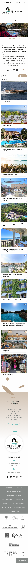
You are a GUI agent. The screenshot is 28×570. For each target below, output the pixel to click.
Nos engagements (14, 491)
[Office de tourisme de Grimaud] (14, 443)
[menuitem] (8, 2)
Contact (8, 488)
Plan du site (14, 511)
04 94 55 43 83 (14, 472)
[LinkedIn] (17, 477)
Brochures (18, 488)
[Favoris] (18, 11)
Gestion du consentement (13, 503)
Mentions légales (14, 495)
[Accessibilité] (15, 11)
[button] (21, 11)
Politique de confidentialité (13, 499)
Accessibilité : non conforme (13, 507)
